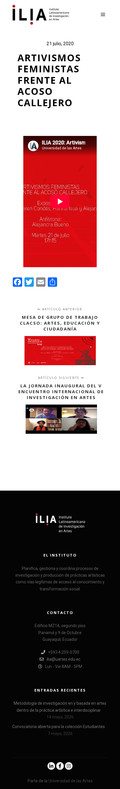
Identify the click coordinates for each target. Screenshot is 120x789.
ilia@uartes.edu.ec (63, 659)
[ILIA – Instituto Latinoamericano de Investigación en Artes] (41, 14)
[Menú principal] (103, 14)
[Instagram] (69, 766)
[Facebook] (60, 766)
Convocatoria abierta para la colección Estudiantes (58, 726)
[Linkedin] (51, 766)
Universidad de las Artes (70, 780)
